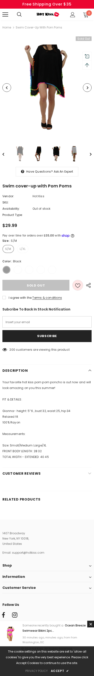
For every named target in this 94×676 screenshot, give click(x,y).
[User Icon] (72, 14)
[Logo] (47, 14)
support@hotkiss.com (28, 553)
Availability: (11, 209)
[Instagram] (14, 615)
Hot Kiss (38, 196)
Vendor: (8, 196)
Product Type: (12, 215)
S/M (8, 249)
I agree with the (20, 298)
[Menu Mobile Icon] (5, 14)
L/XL (23, 249)
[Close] (90, 624)
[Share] (87, 285)
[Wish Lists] (77, 285)
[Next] (87, 87)
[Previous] (6, 87)
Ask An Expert (63, 171)
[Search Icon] (24, 14)
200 (12, 350)
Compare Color (76, 132)
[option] (47, 88)
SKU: (5, 202)
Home (6, 27)
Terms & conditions (47, 298)
